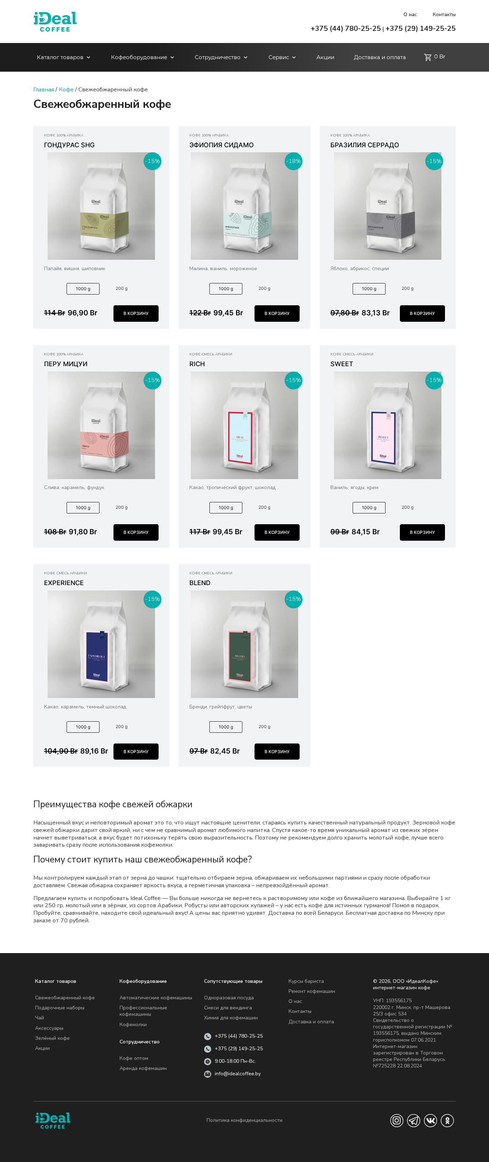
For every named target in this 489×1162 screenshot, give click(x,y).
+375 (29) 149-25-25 (421, 28)
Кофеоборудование (139, 57)
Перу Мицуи (65, 364)
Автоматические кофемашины (156, 997)
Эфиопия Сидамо (221, 145)
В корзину (136, 313)
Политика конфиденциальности (244, 1120)
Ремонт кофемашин (312, 991)
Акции (325, 57)
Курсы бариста (306, 981)
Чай (39, 1017)
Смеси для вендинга (228, 1007)
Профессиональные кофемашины (143, 1011)
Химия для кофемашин (231, 1017)
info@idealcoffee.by (238, 1073)
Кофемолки (133, 1024)
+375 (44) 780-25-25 (346, 28)
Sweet (341, 364)
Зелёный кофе (52, 1038)
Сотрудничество (218, 57)
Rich (197, 364)
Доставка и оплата (380, 57)
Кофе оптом (134, 1058)
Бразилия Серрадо (364, 145)
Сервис (278, 57)
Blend (199, 583)
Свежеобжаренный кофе (65, 997)
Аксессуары (49, 1028)
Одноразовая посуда (229, 997)
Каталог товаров (60, 57)
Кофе (66, 90)
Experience (64, 583)
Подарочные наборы (59, 1007)
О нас (410, 14)
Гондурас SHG (69, 145)
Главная (43, 90)
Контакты (444, 14)
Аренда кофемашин (143, 1068)
